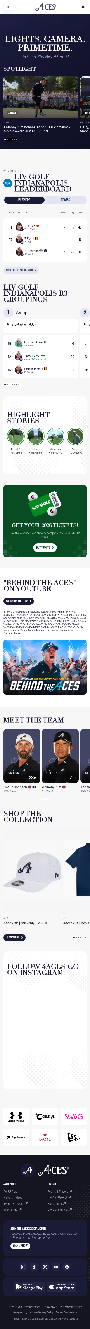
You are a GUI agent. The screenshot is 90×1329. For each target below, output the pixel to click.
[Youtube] (56, 1267)
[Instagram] (23, 1267)
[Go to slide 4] (12, 139)
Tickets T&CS (49, 1306)
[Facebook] (66, 1267)
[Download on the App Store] (61, 1287)
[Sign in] (83, 6)
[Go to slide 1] (5, 139)
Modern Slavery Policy (41, 1312)
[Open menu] (8, 6)
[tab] (24, 200)
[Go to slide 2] (7, 139)
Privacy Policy (32, 1306)
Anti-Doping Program (71, 1306)
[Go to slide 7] (18, 384)
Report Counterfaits (66, 1312)
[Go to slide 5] (14, 139)
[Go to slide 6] (16, 139)
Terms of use (15, 1306)
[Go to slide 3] (78, 937)
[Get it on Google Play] (29, 1287)
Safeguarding (20, 1312)
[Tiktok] (34, 1267)
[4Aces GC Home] (46, 7)
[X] (45, 1267)
